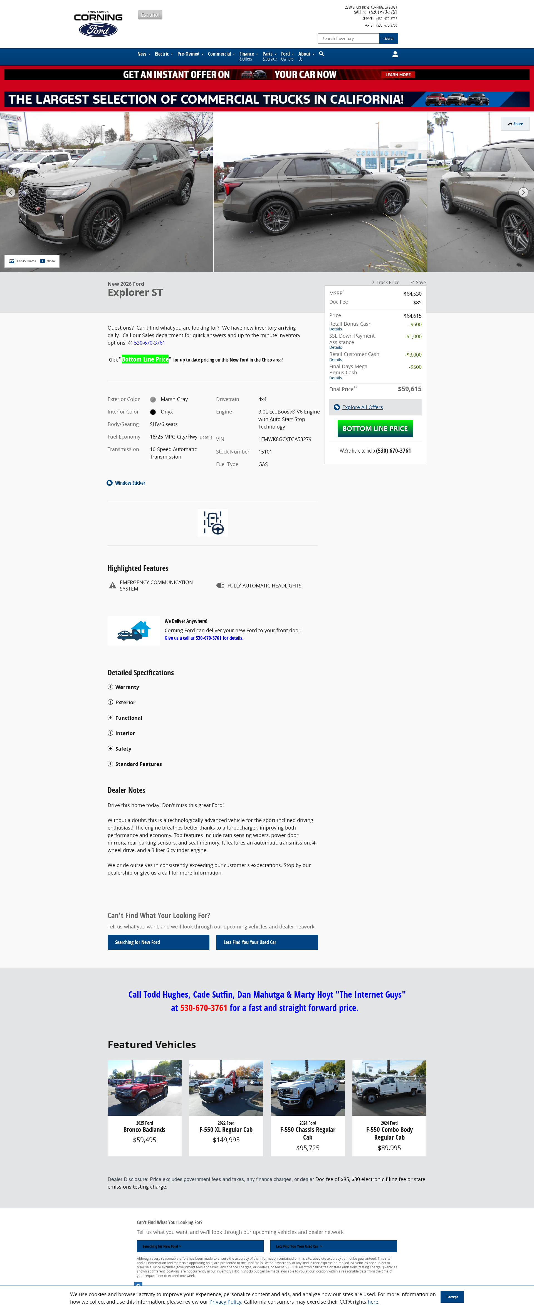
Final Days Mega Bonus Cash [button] (348, 371)
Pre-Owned (188, 53)
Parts (270, 56)
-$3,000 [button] (413, 354)
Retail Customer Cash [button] (354, 356)
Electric (162, 53)
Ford (287, 56)
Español (150, 14)
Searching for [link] (137, 942)
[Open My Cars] (393, 55)
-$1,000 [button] (413, 336)
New (141, 53)
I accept (452, 1296)
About (304, 56)
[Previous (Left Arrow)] (10, 192)
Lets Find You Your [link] (250, 942)
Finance (246, 56)
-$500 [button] (415, 324)
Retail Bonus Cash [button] (350, 326)
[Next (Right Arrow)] (523, 192)
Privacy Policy (225, 1301)
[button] (213, 687)
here (373, 1301)
